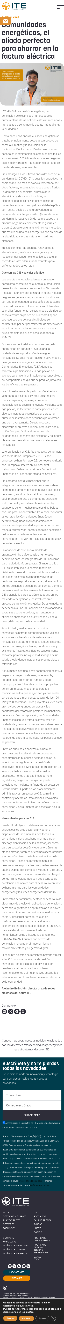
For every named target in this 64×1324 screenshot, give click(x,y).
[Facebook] (19, 1266)
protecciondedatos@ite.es (30, 1181)
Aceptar (10, 1318)
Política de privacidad (39, 1185)
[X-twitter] (14, 1266)
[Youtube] (24, 1266)
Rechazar (26, 1318)
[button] (60, 7)
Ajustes (42, 1318)
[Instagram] (28, 1266)
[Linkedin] (10, 1266)
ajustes (29, 1312)
